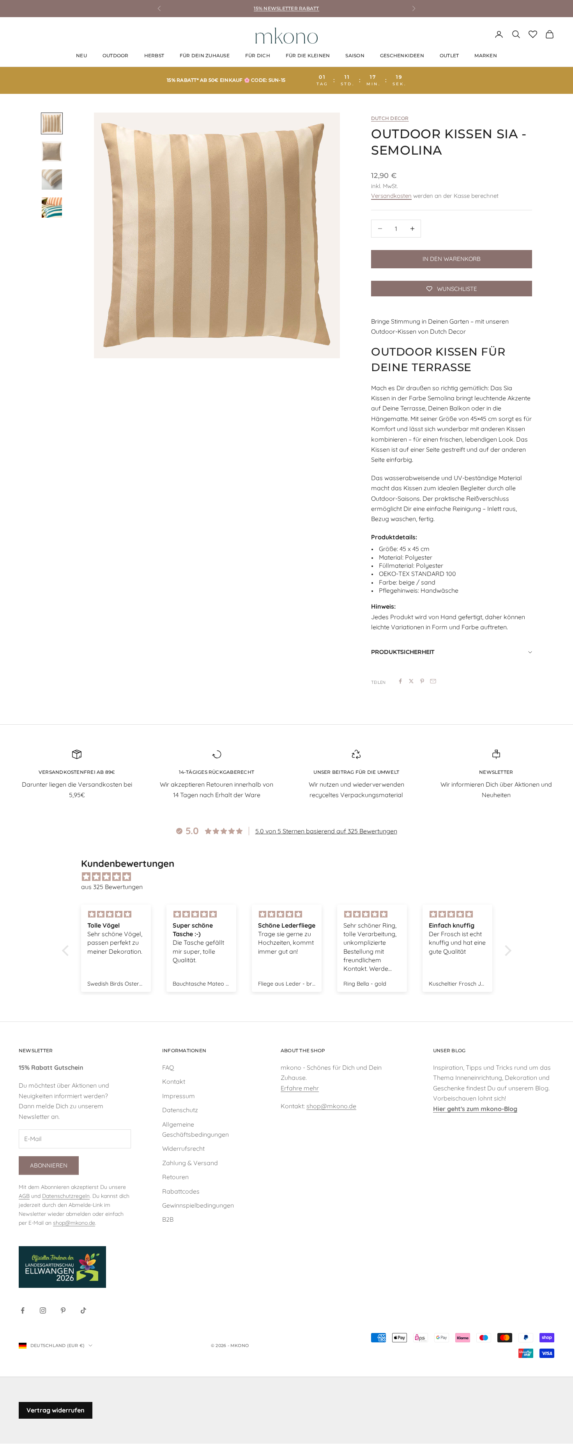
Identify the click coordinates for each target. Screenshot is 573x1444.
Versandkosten (391, 195)
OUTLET (449, 55)
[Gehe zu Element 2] (52, 151)
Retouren (175, 1177)
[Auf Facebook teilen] (400, 681)
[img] (290, 877)
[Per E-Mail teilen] (433, 681)
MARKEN (485, 55)
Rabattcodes (181, 1191)
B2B (167, 1219)
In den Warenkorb (452, 258)
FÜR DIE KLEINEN (308, 55)
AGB (24, 1195)
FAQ (168, 1067)
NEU (81, 55)
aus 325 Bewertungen (112, 887)
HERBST (154, 55)
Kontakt (173, 1081)
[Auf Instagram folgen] (43, 1310)
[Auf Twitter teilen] (411, 681)
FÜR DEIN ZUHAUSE (205, 55)
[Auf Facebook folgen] (23, 1310)
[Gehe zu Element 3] (52, 179)
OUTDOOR (116, 55)
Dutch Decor (390, 118)
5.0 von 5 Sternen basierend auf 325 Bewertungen (326, 831)
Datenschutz (180, 1110)
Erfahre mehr (300, 1088)
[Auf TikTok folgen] (83, 1310)
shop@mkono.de (74, 1222)
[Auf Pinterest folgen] (63, 1310)
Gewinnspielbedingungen (198, 1205)
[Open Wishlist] (533, 34)
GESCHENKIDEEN (402, 55)
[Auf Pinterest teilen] (422, 681)
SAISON (354, 55)
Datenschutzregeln (66, 1195)
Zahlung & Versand (190, 1163)
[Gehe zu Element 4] (52, 207)
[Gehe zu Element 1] (52, 123)
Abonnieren (48, 1165)
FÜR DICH (257, 55)
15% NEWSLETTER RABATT (286, 8)
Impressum (178, 1096)
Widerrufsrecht (183, 1148)
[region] (217, 235)
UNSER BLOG (449, 1050)
